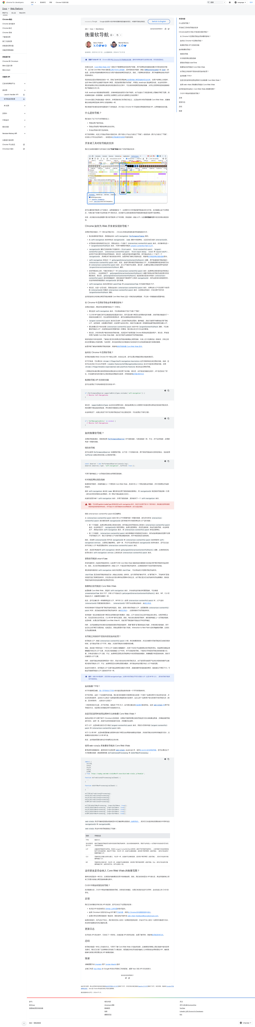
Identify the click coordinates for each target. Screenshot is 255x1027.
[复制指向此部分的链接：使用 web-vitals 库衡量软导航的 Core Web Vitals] (132, 746)
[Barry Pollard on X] (94, 46)
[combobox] (216, 2)
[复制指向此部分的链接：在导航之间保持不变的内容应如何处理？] (123, 636)
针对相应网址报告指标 (156, 257)
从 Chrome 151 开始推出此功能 (121, 60)
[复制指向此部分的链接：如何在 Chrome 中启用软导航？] (115, 352)
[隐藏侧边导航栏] (24, 1023)
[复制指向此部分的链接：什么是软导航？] (104, 113)
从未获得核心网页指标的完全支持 (138, 80)
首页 (86, 29)
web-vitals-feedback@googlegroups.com (143, 916)
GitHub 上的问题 (111, 909)
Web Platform (16, 8)
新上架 (14, 13)
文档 (32, 2)
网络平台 (5, 13)
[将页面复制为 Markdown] (117, 35)
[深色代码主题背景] (165, 390)
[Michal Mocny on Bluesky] (125, 46)
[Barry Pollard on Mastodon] (100, 46)
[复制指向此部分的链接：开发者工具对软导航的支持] (116, 143)
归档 (105, 1011)
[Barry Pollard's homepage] (106, 46)
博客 (50, 2)
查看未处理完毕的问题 (36, 1008)
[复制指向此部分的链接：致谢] (92, 958)
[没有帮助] (168, 28)
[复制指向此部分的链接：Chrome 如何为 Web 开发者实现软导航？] (131, 226)
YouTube (182, 1008)
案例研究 (43, 2)
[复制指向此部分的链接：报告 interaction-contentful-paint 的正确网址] (123, 514)
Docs (4, 8)
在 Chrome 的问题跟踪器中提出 (139, 912)
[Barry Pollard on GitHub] (97, 46)
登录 (251, 2)
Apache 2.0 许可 (143, 986)
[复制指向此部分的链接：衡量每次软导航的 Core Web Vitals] (118, 586)
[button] (12, 83)
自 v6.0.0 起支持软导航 (148, 750)
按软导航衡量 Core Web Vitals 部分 (129, 346)
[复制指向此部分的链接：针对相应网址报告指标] (107, 480)
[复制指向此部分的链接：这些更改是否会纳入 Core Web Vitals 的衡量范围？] (142, 871)
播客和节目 (107, 1014)
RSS (181, 1014)
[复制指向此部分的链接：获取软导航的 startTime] (109, 559)
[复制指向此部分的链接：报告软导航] (97, 448)
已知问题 (120, 912)
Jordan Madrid (110, 964)
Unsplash (98, 964)
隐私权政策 (37, 1023)
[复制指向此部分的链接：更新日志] (97, 929)
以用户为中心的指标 (117, 70)
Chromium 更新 (109, 1005)
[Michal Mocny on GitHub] (122, 46)
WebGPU (22, 13)
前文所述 (148, 603)
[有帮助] (165, 28)
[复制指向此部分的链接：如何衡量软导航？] (106, 433)
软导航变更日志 (138, 374)
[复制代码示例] (168, 390)
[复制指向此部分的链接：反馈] (92, 899)
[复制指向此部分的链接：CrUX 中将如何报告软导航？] (112, 885)
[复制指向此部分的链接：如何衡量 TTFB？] (102, 686)
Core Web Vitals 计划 (102, 67)
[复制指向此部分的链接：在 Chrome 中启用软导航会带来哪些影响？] (125, 303)
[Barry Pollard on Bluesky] (103, 46)
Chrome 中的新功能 (62, 2)
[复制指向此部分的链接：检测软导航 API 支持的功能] (111, 380)
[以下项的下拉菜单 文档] (36, 2)
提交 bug (32, 1005)
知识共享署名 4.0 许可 (111, 986)
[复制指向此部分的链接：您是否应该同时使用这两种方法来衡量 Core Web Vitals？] (138, 714)
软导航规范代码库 (118, 137)
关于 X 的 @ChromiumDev (188, 1005)
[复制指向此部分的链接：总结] (92, 941)
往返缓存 (138, 705)
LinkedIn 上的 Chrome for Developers (191, 1011)
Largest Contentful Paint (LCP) (141, 246)
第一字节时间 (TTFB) (106, 691)
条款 (30, 1023)
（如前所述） (134, 821)
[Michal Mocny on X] (119, 46)
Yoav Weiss (97, 969)
